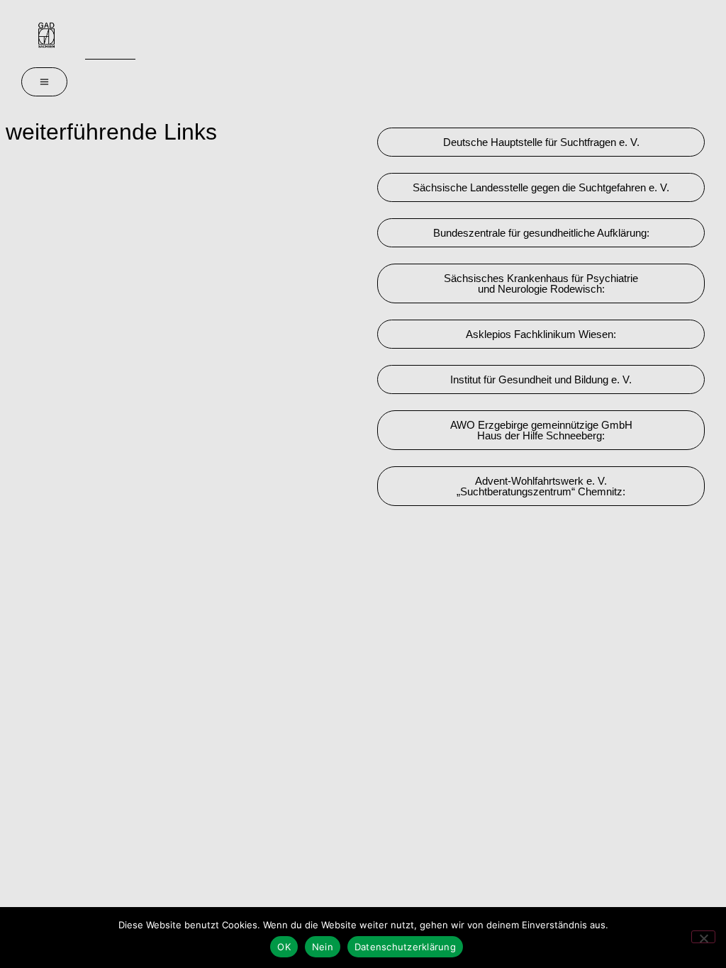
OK (284, 946)
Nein (322, 946)
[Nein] (703, 936)
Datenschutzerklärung (405, 946)
